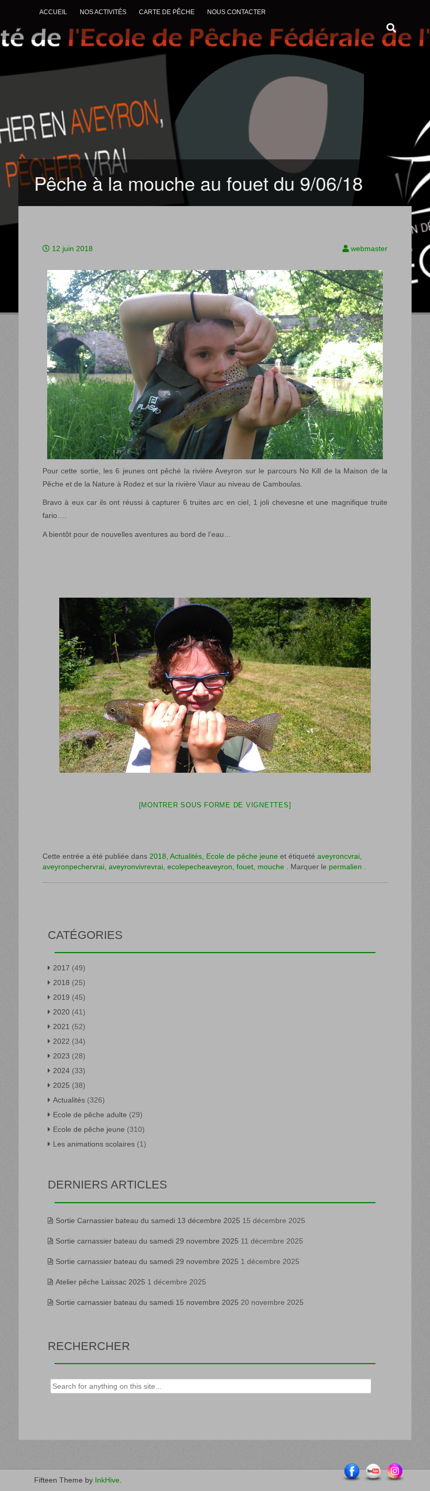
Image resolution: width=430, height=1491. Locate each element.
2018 (157, 856)
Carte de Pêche (167, 12)
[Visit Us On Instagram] (394, 1472)
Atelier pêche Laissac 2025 (100, 1282)
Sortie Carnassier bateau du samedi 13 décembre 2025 (148, 1220)
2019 (61, 997)
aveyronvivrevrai (136, 866)
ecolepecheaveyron (199, 866)
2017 (61, 968)
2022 (61, 1041)
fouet (244, 866)
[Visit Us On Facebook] (351, 1472)
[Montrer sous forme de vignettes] (215, 805)
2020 (61, 1012)
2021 (61, 1026)
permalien (346, 866)
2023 (61, 1056)
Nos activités (103, 12)
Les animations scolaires (94, 1144)
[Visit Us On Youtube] (373, 1472)
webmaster (369, 248)
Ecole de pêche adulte (90, 1114)
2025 (61, 1085)
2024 (61, 1070)
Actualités (186, 856)
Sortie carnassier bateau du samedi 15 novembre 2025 (147, 1302)
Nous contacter (236, 12)
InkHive (107, 1480)
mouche (270, 866)
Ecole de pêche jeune (242, 856)
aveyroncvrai (338, 856)
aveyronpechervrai (73, 866)
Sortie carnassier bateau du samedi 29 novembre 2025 (147, 1241)
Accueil (53, 12)
